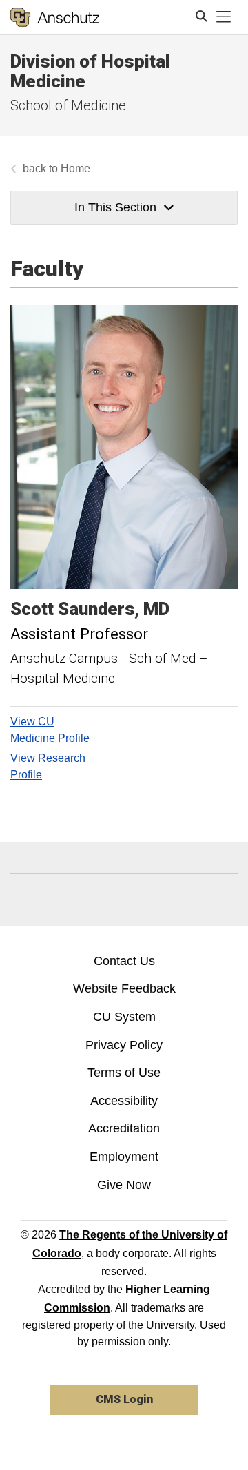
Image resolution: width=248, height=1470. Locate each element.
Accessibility (124, 1101)
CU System (124, 1017)
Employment (124, 1156)
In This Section (115, 207)
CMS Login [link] (124, 1399)
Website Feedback (124, 988)
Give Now (124, 1185)
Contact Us (124, 961)
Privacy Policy (124, 1045)
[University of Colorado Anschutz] (54, 17)
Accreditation (124, 1128)
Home (75, 168)
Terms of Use (124, 1072)
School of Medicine (68, 105)
